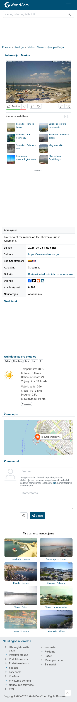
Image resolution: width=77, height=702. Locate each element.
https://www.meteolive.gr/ (43, 254)
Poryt (34, 361)
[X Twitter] (34, 281)
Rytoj (27, 361)
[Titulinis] (16, 4)
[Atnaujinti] (41, 361)
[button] (62, 106)
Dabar (7, 361)
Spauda (13, 667)
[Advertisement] (38, 30)
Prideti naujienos (19, 663)
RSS (11, 689)
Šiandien (17, 361)
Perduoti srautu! (18, 654)
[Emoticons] (24, 515)
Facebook (15, 672)
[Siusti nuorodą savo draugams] (42, 281)
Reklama (50, 651)
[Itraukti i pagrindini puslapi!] (39, 106)
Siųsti (39, 515)
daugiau (27, 404)
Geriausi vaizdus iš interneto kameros (50, 274)
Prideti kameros (18, 659)
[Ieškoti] (69, 14)
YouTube (14, 676)
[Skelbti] (30, 281)
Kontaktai (50, 647)
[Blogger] (38, 281)
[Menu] (68, 5)
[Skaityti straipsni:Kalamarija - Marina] (30, 261)
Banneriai (50, 664)
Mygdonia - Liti (56, 145)
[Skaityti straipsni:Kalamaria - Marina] (34, 261)
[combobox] (38, 14)
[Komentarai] (33, 106)
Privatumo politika (20, 680)
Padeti (48, 656)
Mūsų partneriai (54, 660)
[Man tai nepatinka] (24, 106)
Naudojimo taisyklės (21, 685)
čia (54, 483)
